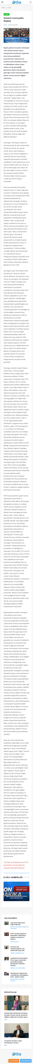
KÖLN (5, 1019)
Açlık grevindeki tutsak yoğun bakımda (17, 923)
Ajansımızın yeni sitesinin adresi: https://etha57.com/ (16, 897)
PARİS (5, 1045)
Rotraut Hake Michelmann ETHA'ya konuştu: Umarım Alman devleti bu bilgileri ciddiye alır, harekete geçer (16, 1015)
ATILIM (5, 25)
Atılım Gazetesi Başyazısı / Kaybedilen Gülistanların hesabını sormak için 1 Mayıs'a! (18, 936)
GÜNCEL (9, 7)
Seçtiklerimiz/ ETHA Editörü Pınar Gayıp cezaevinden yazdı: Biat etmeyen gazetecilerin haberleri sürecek (19, 961)
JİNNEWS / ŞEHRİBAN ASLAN (17, 953)
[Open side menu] (2, 2)
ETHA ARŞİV (14, 1061)
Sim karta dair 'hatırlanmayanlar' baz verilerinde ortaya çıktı (17, 948)
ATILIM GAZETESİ (14, 941)
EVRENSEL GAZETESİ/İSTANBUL (17, 968)
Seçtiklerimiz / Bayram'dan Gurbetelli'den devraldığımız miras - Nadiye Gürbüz (19, 975)
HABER (3, 7)
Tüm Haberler (26, 1061)
